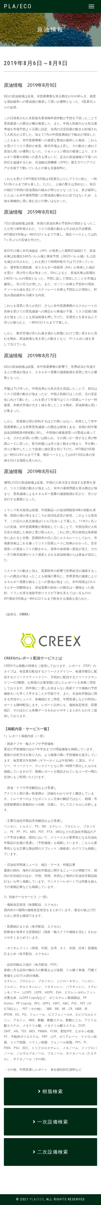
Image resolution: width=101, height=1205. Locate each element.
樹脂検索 (52, 1091)
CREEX (23, 614)
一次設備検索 (52, 1121)
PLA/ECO (18, 6)
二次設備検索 (52, 1152)
